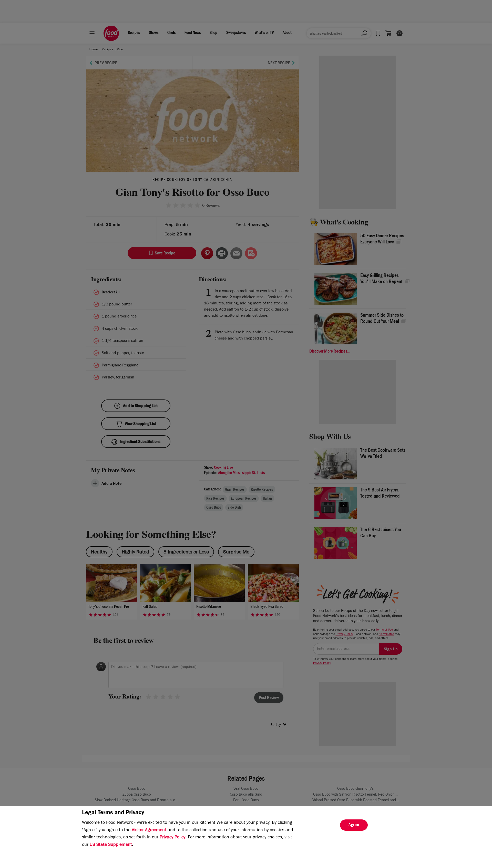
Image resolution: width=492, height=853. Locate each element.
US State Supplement (111, 845)
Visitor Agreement (149, 830)
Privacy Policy (172, 837)
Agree (353, 825)
